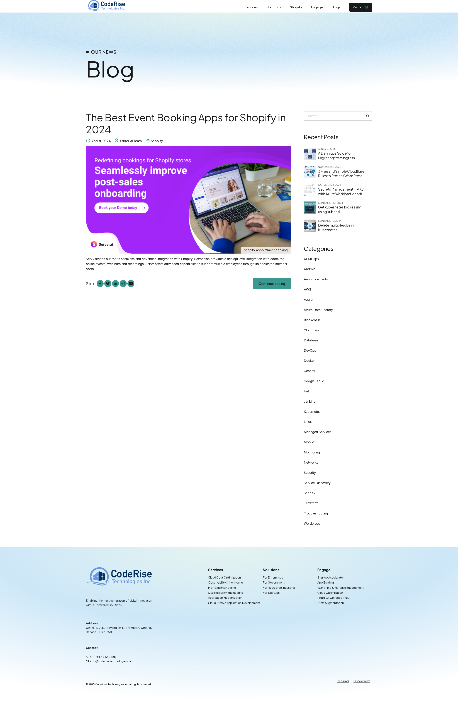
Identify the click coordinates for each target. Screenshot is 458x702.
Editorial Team (131, 141)
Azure (308, 300)
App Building (325, 582)
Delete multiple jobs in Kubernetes (336, 227)
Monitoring (312, 452)
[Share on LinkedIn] (115, 283)
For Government (274, 582)
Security (310, 473)
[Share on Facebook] (100, 283)
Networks (311, 462)
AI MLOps (311, 259)
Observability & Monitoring (225, 582)
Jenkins (309, 401)
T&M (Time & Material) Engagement (340, 587)
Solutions (274, 7)
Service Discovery (317, 483)
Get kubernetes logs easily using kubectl (339, 209)
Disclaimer (343, 680)
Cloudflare (311, 330)
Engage (317, 7)
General (309, 371)
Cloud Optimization (330, 592)
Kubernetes (312, 412)
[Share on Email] (130, 283)
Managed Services (317, 432)
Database (311, 340)
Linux (308, 422)
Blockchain (312, 320)
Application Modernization (225, 598)
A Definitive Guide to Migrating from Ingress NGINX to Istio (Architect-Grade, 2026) (338, 160)
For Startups (271, 592)
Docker (309, 361)
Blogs (336, 7)
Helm (307, 391)
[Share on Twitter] (107, 283)
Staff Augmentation (330, 603)
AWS (307, 289)
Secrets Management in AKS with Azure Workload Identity (341, 191)
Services (251, 7)
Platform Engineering (222, 587)
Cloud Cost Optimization (224, 577)
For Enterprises (273, 577)
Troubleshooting (316, 513)
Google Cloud (314, 381)
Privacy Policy (362, 680)
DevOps (310, 350)
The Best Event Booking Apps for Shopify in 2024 (186, 123)
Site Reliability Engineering (225, 592)
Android (310, 269)
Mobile (309, 442)
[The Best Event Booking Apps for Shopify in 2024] (188, 200)
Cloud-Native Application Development (234, 603)
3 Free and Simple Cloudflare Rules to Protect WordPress (341, 173)
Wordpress (312, 523)
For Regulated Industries (279, 587)
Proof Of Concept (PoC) (333, 598)
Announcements (316, 279)
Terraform (311, 503)
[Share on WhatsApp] (123, 283)
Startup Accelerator (330, 577)
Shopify (296, 7)
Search (367, 116)
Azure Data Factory (318, 310)
